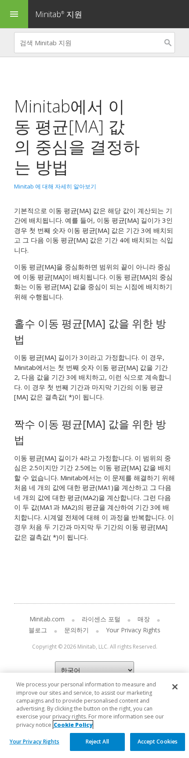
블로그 (38, 630)
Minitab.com (47, 619)
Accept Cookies (158, 741)
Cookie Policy (73, 725)
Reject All (97, 741)
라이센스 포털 (101, 619)
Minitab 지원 (58, 14)
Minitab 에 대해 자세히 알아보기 (55, 186)
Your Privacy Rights (34, 741)
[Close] (175, 686)
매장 (144, 619)
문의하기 (76, 630)
